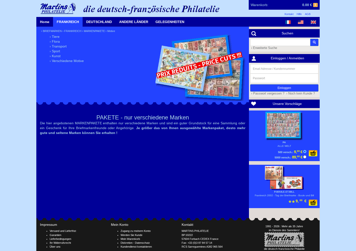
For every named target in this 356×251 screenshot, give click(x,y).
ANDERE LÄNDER (133, 22)
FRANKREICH (68, 22)
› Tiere (55, 37)
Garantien (55, 235)
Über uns (55, 246)
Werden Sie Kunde (131, 235)
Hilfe (299, 14)
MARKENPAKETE (94, 31)
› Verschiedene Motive (67, 61)
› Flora (55, 41)
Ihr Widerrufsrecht (60, 242)
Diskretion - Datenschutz (135, 242)
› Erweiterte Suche (263, 48)
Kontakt (289, 14)
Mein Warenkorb (130, 238)
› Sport (55, 51)
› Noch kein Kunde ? (300, 93)
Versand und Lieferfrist (63, 230)
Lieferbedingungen (60, 238)
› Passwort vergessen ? (267, 93)
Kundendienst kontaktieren (136, 246)
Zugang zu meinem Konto (136, 230)
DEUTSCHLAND (99, 22)
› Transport (58, 46)
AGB (307, 14)
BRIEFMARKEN (52, 31)
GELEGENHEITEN (169, 22)
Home (44, 22)
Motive (111, 31)
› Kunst (55, 56)
